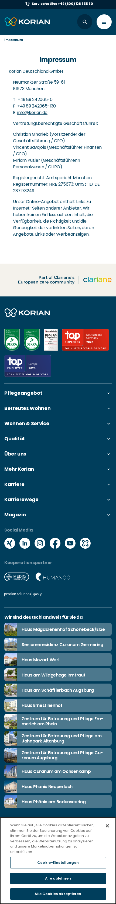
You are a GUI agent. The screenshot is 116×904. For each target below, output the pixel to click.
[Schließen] (107, 826)
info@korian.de (32, 112)
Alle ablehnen (58, 878)
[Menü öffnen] (104, 21)
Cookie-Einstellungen (58, 862)
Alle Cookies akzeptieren (58, 893)
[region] (58, 860)
